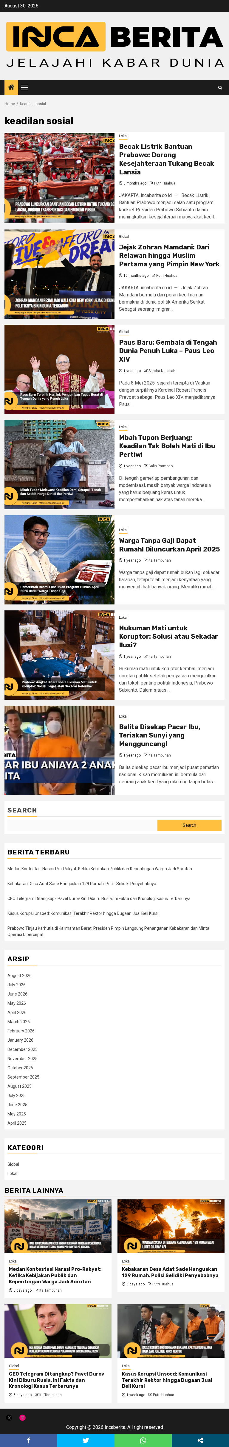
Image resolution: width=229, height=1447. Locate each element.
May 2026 (16, 1003)
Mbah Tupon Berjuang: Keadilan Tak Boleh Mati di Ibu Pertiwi (167, 446)
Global (124, 237)
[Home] (11, 88)
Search (22, 810)
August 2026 (19, 975)
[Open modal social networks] (200, 1440)
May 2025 (16, 1114)
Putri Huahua (164, 183)
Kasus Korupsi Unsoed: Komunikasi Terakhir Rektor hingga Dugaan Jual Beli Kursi (82, 913)
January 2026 (20, 1040)
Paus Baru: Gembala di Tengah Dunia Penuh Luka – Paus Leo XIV (168, 350)
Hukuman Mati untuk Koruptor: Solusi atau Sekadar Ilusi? (168, 636)
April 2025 (17, 1123)
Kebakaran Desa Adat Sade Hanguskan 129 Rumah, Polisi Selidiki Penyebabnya (81, 883)
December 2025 (22, 1049)
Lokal (123, 136)
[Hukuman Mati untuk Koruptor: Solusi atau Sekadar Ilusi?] (59, 655)
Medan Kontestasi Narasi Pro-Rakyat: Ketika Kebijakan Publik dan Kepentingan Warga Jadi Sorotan (99, 868)
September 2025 (23, 1077)
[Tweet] (85, 1440)
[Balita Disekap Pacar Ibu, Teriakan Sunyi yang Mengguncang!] (59, 750)
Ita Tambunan (159, 560)
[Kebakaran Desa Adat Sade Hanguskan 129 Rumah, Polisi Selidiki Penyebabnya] (171, 1226)
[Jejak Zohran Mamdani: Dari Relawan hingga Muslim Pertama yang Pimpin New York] (59, 274)
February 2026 (21, 1031)
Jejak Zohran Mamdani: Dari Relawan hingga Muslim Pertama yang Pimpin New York (169, 255)
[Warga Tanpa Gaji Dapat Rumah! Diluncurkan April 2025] (59, 559)
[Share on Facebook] (28, 1440)
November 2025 (22, 1058)
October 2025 (20, 1067)
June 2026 (17, 994)
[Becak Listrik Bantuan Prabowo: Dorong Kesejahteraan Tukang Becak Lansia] (59, 178)
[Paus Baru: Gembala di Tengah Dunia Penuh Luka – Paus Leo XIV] (59, 369)
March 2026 (18, 1021)
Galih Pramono (160, 466)
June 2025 (17, 1104)
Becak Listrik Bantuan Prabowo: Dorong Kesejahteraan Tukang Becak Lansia (166, 159)
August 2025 (19, 1086)
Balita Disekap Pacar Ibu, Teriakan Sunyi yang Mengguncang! (159, 735)
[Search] (220, 87)
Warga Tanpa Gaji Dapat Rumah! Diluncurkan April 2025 (169, 545)
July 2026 (16, 984)
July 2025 (16, 1095)
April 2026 (17, 1012)
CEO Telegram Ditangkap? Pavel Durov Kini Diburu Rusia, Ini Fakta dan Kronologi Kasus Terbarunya (99, 898)
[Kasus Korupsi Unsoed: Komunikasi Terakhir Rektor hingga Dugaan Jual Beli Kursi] (171, 1331)
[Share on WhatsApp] (143, 1440)
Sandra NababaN (162, 371)
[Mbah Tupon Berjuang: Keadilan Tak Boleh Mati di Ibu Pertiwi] (59, 464)
